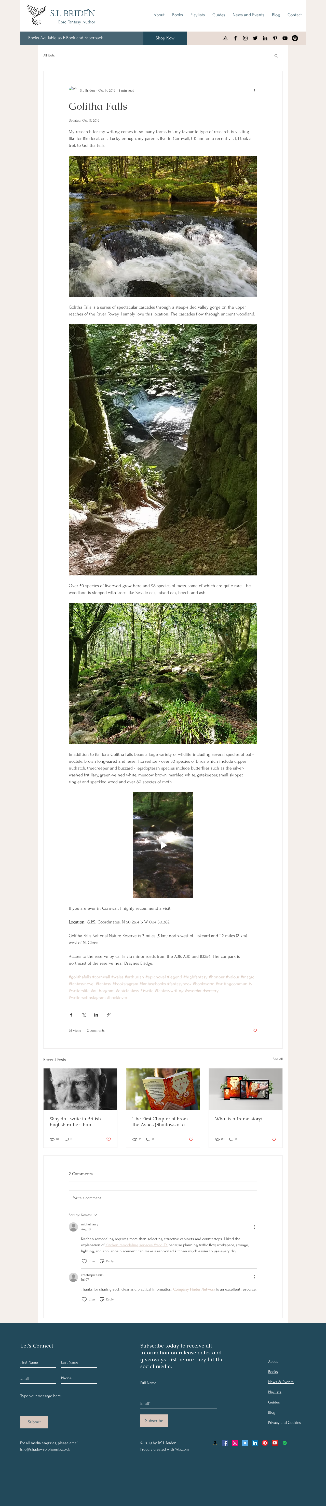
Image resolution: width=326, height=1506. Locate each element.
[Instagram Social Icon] (235, 1443)
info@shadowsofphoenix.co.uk (45, 1449)
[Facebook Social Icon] (225, 1443)
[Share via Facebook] (71, 1014)
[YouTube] (285, 38)
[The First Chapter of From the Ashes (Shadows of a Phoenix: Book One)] (163, 1089)
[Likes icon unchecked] (84, 1261)
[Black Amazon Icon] (225, 38)
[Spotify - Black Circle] (295, 38)
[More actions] (254, 90)
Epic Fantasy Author (76, 22)
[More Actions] (254, 1227)
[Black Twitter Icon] (255, 38)
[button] (276, 55)
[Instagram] (245, 38)
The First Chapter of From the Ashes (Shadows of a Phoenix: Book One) (160, 1121)
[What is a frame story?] (245, 1089)
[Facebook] (235, 38)
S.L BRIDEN (72, 14)
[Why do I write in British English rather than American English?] (80, 1089)
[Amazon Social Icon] (215, 1443)
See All (278, 1059)
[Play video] (163, 845)
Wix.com (182, 1449)
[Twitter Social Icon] (245, 1443)
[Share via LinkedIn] (96, 1014)
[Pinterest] (265, 1443)
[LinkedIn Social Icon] (255, 1443)
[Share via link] (108, 1014)
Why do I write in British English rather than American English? (75, 1121)
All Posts (49, 55)
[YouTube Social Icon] (275, 1443)
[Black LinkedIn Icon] (265, 38)
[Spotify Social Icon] (285, 1443)
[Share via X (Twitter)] (83, 1014)
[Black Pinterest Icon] (275, 38)
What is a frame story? (239, 1119)
